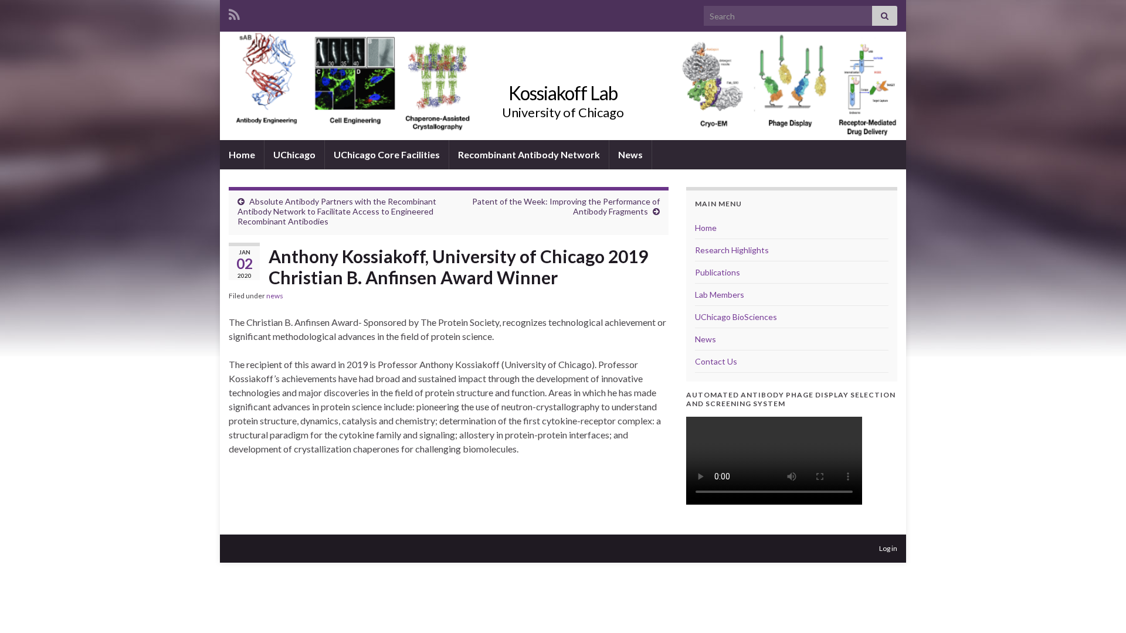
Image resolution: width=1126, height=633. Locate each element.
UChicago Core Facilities (387, 154)
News (630, 154)
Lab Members (719, 295)
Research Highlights (732, 250)
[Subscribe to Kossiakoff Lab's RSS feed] (234, 12)
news (274, 295)
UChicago (294, 154)
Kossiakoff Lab (563, 92)
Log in (888, 548)
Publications (717, 272)
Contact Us (716, 361)
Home (242, 154)
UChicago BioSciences (736, 317)
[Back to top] (1099, 606)
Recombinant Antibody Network (529, 154)
